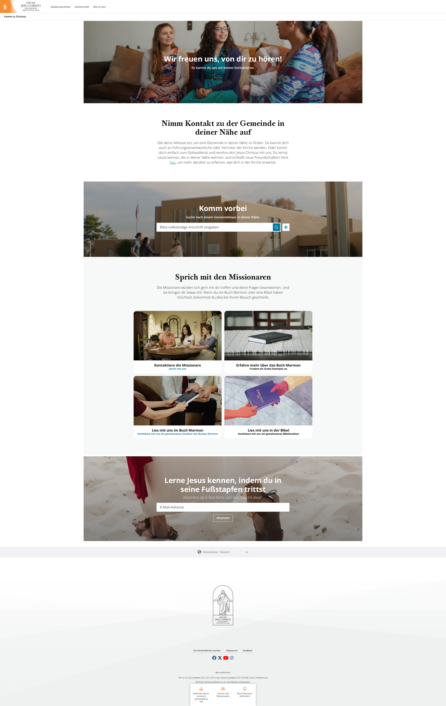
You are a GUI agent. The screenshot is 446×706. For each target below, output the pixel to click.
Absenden (223, 518)
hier (173, 162)
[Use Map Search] (276, 227)
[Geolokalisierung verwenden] (286, 227)
